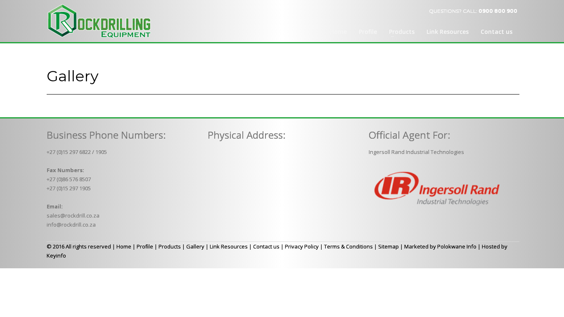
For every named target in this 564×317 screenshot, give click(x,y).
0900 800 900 (498, 11)
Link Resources (229, 246)
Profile (145, 246)
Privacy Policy (302, 246)
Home (123, 246)
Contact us (266, 246)
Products (170, 246)
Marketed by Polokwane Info (440, 246)
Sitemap (388, 246)
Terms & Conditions (348, 246)
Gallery (195, 246)
